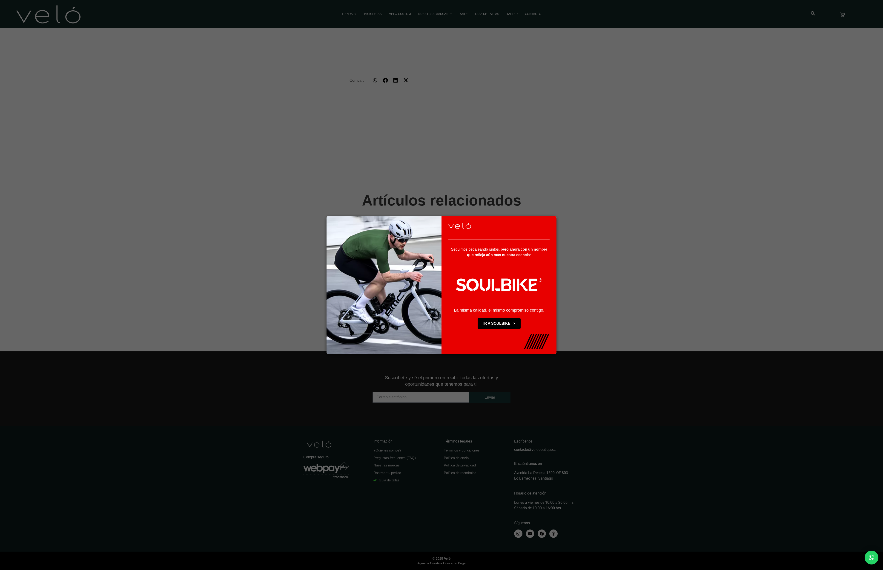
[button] (871, 557)
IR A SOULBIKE (499, 323)
